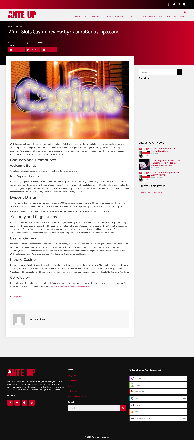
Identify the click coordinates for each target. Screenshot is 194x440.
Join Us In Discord (176, 16)
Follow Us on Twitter (152, 185)
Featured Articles (15, 26)
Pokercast (97, 16)
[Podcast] (179, 4)
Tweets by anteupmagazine (150, 192)
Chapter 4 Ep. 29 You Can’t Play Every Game (163, 149)
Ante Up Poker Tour (151, 16)
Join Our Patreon (116, 16)
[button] (185, 12)
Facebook (145, 78)
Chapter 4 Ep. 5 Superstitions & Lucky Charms (166, 173)
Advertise (72, 391)
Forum (71, 386)
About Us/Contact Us (77, 396)
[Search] (179, 72)
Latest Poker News (151, 142)
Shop (133, 16)
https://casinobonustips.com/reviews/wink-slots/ (71, 286)
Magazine (81, 16)
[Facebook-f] (168, 4)
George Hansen (18, 296)
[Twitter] (173, 4)
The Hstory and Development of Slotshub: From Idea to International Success (165, 163)
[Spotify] (184, 4)
